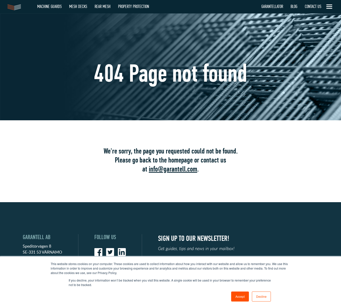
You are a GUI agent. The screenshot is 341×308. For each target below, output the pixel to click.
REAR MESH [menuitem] (103, 6)
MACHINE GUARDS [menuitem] (49, 6)
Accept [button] (240, 296)
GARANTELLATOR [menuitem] (272, 6)
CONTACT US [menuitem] (313, 6)
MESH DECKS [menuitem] (78, 6)
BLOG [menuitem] (294, 6)
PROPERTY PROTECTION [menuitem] (133, 6)
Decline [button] (261, 296)
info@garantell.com (173, 169)
